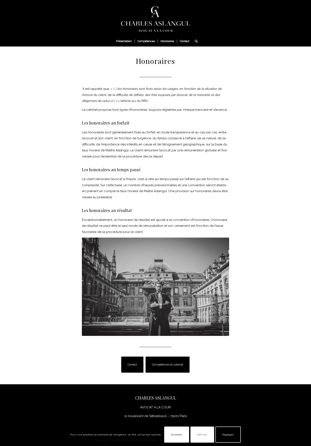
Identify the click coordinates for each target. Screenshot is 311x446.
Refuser (202, 434)
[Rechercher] (195, 41)
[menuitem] (124, 41)
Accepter (176, 434)
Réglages (228, 434)
